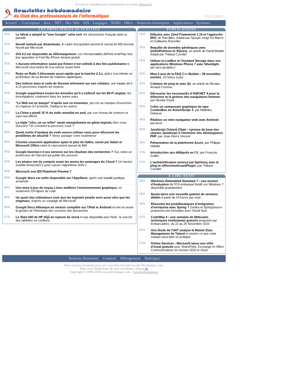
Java (47, 23)
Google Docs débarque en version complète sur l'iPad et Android (74, 209)
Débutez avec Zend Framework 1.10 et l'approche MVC (186, 38)
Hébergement (130, 258)
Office (128, 23)
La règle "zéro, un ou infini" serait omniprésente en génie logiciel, (71, 124)
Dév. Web (72, 23)
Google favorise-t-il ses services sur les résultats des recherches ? (74, 153)
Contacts (109, 258)
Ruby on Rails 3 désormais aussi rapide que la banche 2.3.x (74, 75)
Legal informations (145, 271)
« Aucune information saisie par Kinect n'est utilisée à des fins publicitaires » (73, 65)
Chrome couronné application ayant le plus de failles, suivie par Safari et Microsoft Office (69, 143)
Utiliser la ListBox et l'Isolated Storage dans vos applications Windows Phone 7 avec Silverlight (185, 64)
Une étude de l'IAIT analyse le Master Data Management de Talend (183, 233)
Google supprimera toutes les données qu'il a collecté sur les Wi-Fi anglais (73, 94)
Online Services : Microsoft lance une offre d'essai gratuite (187, 247)
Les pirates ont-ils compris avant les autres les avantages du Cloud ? (74, 163)
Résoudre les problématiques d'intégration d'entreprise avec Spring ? (186, 207)
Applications (183, 23)
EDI (86, 23)
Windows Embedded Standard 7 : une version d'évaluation (187, 184)
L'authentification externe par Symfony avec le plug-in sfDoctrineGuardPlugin (184, 166)
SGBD (115, 23)
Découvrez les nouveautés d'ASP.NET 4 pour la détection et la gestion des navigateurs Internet (185, 97)
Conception (31, 23)
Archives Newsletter (83, 258)
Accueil (11, 23)
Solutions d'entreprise (153, 23)
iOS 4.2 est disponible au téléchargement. (74, 55)
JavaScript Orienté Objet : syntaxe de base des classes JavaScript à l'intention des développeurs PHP (186, 133)
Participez (152, 258)
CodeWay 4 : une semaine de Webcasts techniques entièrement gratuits (184, 220)
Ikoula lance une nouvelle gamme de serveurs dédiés (184, 195)
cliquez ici (145, 4)
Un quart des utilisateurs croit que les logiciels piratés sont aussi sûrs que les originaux (73, 199)
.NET (58, 23)
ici (146, 268)
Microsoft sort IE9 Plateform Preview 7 (44, 171)
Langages (100, 23)
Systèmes (203, 23)
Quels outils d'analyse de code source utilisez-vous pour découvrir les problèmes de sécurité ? (67, 134)
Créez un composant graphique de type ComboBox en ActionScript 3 (181, 110)
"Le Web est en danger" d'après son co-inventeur (74, 104)
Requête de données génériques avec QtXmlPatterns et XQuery (187, 51)
